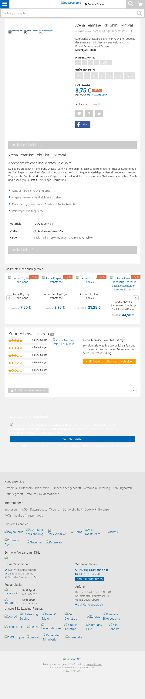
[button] (82, 124)
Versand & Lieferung (96, 488)
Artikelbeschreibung (26, 145)
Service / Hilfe (96, 4)
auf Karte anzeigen (90, 604)
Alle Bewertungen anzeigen (30, 390)
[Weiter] (136, 298)
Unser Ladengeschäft (67, 488)
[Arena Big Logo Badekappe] (21, 280)
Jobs (39, 515)
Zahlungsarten (122, 488)
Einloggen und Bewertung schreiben (111, 361)
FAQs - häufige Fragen (19, 515)
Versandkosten (94, 664)
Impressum (12, 509)
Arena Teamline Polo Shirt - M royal (104, 340)
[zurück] (9, 298)
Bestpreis (11, 488)
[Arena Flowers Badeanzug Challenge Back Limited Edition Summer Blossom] (123, 283)
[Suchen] (139, 13)
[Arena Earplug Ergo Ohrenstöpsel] (55, 280)
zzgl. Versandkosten (97, 95)
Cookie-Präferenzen (97, 509)
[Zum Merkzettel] (79, 113)
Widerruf (54, 509)
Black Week (42, 488)
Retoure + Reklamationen (42, 494)
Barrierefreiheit (72, 509)
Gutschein (26, 488)
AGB (25, 509)
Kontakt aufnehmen (89, 579)
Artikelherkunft (23, 250)
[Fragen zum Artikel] (89, 113)
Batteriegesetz (14, 494)
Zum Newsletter (72, 439)
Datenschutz (38, 509)
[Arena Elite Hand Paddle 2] (89, 280)
